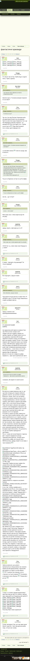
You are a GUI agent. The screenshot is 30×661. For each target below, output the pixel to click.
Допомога (11, 653)
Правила (19, 14)
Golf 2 (17, 258)
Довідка (23, 9)
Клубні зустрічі (5, 14)
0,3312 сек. (8, 656)
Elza (18, 107)
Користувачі (16, 9)
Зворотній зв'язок (4, 653)
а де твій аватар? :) (24, 642)
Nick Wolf (17, 86)
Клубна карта (16, 11)
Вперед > (18, 54)
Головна (4, 9)
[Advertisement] (15, 29)
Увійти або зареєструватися (22, 1)
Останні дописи (5, 12)
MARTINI (17, 224)
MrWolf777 (17, 308)
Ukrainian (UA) (4, 649)
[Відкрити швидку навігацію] (28, 46)
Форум (9, 9)
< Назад (3, 54)
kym (18, 321)
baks (17, 58)
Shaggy (18, 73)
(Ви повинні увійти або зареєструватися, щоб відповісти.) (17, 637)
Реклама (12, 14)
